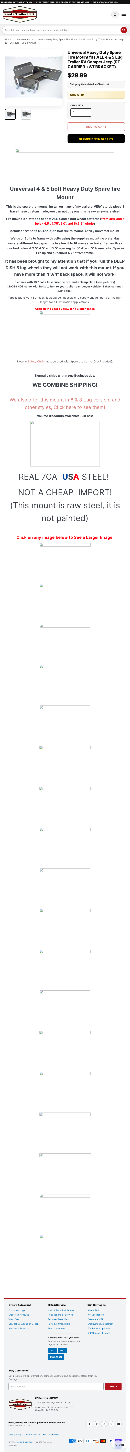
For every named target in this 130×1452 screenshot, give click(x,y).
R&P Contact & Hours (99, 1333)
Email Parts (56, 1357)
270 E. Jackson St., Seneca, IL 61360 (53, 1402)
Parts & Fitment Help (59, 1323)
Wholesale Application (99, 1328)
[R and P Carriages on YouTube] (119, 1424)
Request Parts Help (58, 1319)
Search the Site (56, 1328)
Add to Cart (96, 126)
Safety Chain (36, 361)
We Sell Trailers (96, 1314)
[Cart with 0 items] (115, 14)
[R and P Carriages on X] (111, 1424)
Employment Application (101, 1323)
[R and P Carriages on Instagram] (104, 1424)
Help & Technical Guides (61, 1310)
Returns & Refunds (18, 1328)
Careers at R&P (96, 1319)
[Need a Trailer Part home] (20, 14)
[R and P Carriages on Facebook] (97, 1424)
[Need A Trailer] (20, 1404)
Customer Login (17, 1310)
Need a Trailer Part (24, 1442)
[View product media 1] (10, 114)
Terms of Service (32, 1434)
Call (52, 1350)
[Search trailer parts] (124, 30)
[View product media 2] (26, 114)
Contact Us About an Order (23, 1323)
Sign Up (113, 1386)
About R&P (93, 1310)
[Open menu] (123, 14)
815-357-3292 (46, 1398)
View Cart (13, 1319)
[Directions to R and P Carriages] (89, 1424)
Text (62, 1350)
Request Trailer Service (60, 1314)
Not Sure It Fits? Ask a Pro (96, 138)
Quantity (77, 105)
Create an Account (18, 1314)
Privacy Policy (14, 1434)
